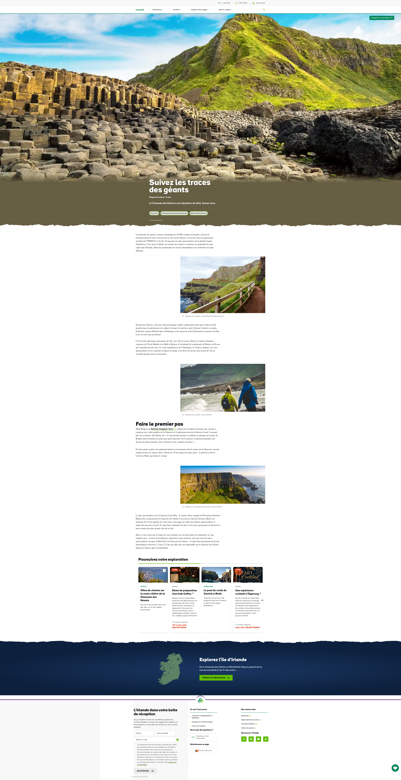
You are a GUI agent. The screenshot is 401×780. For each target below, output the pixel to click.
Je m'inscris (143, 771)
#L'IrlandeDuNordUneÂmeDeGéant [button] (174, 213)
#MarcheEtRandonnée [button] (199, 213)
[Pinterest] (251, 739)
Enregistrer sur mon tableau (380, 18)
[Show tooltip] (177, 739)
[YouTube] (258, 739)
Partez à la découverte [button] (214, 678)
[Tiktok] (265, 739)
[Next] (262, 600)
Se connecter (260, 3)
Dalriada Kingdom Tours (162, 428)
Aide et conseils (224, 9)
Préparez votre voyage (199, 9)
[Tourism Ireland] (142, 10)
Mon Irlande (243, 3)
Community (226, 3)
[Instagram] (243, 739)
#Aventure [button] (154, 213)
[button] (165, 570)
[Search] (262, 10)
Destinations (157, 9)
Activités (176, 9)
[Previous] (139, 600)
